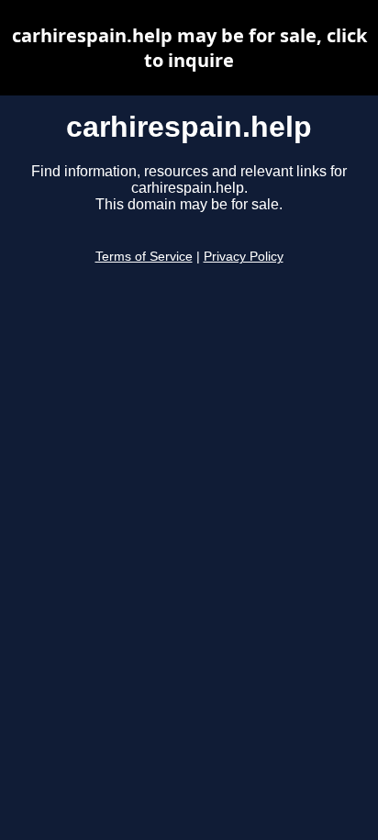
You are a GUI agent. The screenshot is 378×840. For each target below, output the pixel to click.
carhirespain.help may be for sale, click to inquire (189, 48)
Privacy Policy (244, 256)
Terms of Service (144, 256)
